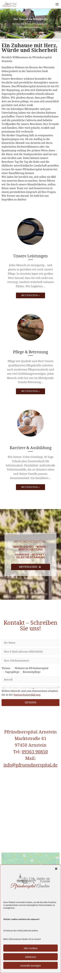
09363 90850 (35, 751)
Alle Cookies (31, 948)
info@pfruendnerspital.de (30, 765)
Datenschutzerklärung (27, 694)
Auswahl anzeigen (30, 965)
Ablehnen (30, 956)
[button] (56, 868)
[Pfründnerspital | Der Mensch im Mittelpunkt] (9, 4)
